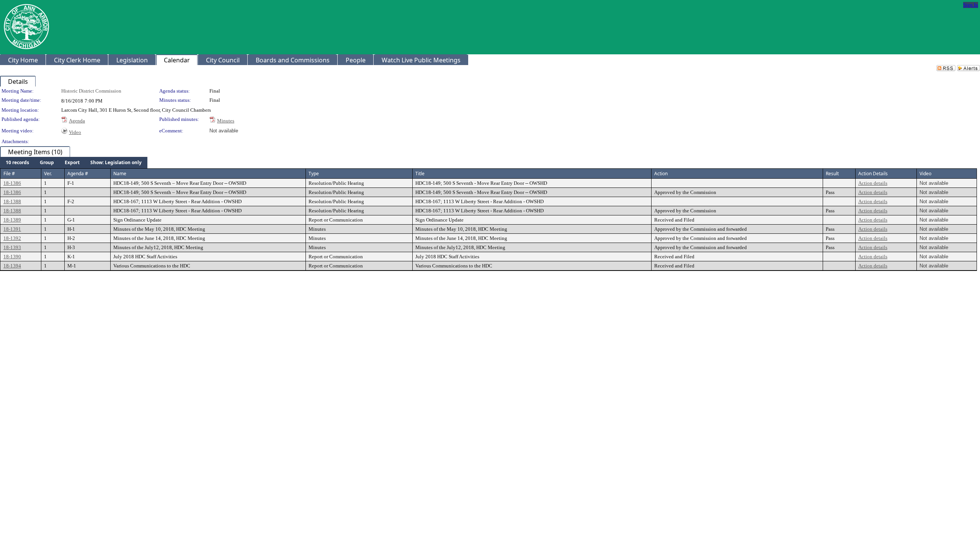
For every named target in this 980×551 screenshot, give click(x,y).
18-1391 (12, 229)
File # (9, 173)
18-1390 (12, 256)
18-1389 (12, 220)
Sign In (970, 5)
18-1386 (12, 183)
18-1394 (12, 266)
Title (420, 173)
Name (119, 173)
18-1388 (12, 201)
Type (314, 173)
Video (75, 132)
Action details (872, 183)
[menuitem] (17, 162)
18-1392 (12, 238)
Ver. (48, 173)
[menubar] (73, 162)
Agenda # (77, 173)
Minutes (225, 121)
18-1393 (12, 247)
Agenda (77, 121)
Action (661, 173)
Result (832, 173)
